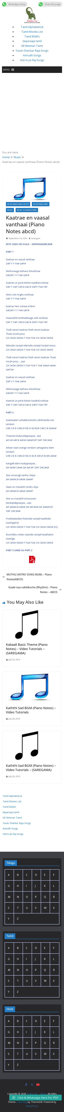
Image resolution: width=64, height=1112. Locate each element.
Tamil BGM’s (32, 36)
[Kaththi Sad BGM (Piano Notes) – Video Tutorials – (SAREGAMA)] (32, 733)
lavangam (35, 238)
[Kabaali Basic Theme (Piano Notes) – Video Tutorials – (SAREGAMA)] (32, 612)
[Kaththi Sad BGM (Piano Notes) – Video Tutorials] (32, 674)
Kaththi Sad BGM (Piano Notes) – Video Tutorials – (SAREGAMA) (31, 767)
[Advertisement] (32, 107)
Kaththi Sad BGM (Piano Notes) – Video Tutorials (31, 710)
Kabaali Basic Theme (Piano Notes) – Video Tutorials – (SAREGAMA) (27, 648)
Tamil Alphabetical (32, 27)
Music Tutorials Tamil (27, 210)
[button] (6, 69)
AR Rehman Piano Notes (18, 204)
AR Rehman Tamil (32, 46)
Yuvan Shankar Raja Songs (32, 50)
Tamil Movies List (32, 32)
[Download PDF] (32, 558)
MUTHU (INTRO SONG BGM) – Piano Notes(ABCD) (29, 577)
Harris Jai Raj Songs (32, 60)
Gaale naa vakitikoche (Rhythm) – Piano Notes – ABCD (32, 589)
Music (10, 210)
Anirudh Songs (32, 55)
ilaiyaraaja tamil (32, 41)
